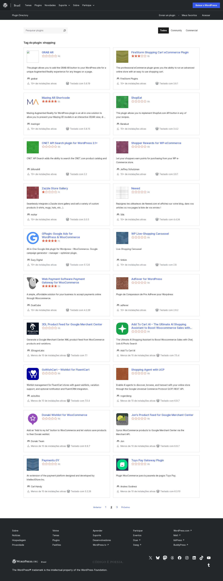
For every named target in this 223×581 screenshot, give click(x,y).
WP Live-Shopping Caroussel (150, 233)
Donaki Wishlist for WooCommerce (64, 415)
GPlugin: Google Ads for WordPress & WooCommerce (61, 235)
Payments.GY (50, 460)
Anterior (97, 507)
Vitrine (55, 530)
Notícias (16, 535)
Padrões (56, 545)
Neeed (135, 188)
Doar (137, 540)
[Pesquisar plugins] (65, 30)
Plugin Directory (20, 15)
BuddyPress (181, 545)
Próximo (125, 507)
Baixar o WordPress (206, 5)
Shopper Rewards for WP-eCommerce (156, 143)
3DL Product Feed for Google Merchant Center (72, 324)
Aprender (97, 530)
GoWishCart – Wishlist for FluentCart (66, 369)
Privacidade (18, 545)
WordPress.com (183, 530)
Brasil (43, 562)
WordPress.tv (101, 545)
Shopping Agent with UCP (147, 369)
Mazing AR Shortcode (56, 97)
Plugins (56, 540)
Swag (137, 545)
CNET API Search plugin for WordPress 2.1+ (70, 143)
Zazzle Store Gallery (55, 188)
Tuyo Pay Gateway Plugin (147, 460)
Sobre (15, 530)
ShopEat (136, 97)
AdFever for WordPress (146, 279)
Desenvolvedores (102, 540)
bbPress (179, 540)
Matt (177, 535)
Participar (138, 530)
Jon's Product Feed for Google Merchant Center (162, 415)
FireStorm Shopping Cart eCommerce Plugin (160, 52)
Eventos (137, 535)
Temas (55, 535)
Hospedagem (19, 540)
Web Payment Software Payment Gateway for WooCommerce (63, 280)
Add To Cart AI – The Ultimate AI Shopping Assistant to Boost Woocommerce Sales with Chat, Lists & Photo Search (160, 326)
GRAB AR (48, 52)
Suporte (97, 535)
